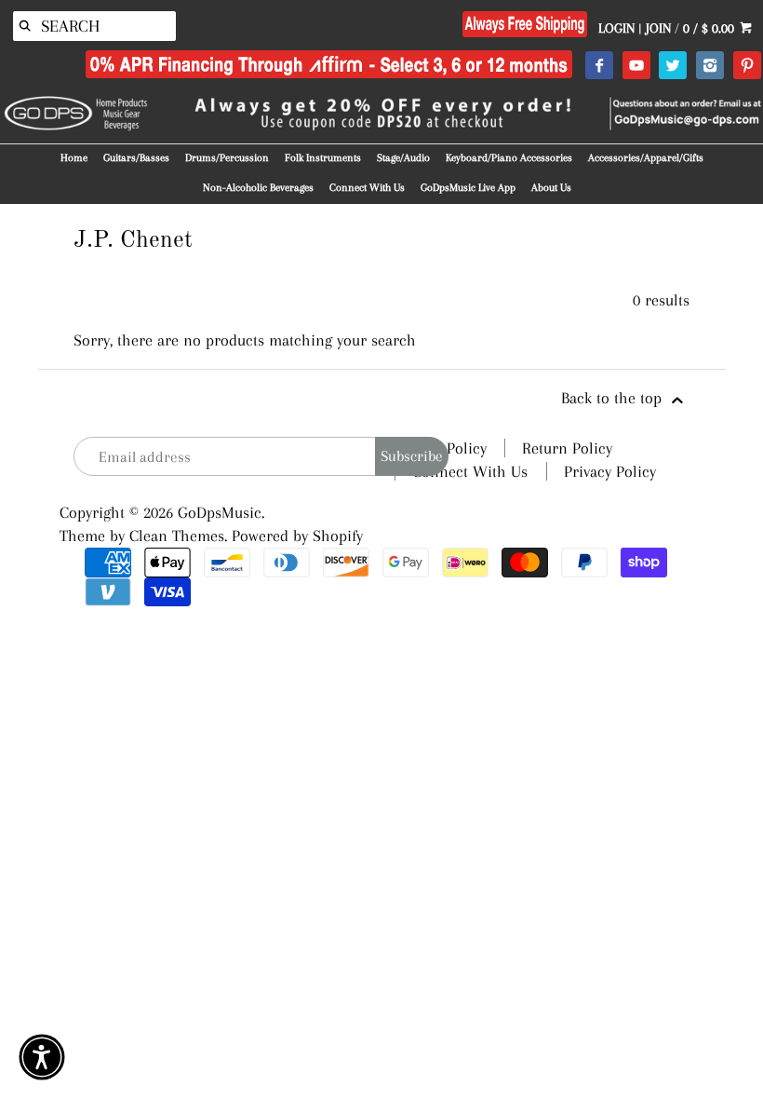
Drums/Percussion (227, 158)
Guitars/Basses (136, 158)
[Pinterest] (746, 66)
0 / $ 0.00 (710, 27)
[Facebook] (598, 66)
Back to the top (613, 397)
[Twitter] (672, 66)
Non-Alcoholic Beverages (258, 188)
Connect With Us (367, 188)
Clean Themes (176, 535)
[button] (42, 1057)
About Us (551, 188)
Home (73, 158)
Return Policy (567, 448)
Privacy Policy (610, 471)
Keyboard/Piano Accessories (509, 158)
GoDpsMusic (219, 512)
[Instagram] (709, 66)
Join (658, 27)
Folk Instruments (323, 158)
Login (616, 27)
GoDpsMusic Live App (468, 188)
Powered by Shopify (297, 535)
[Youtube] (635, 66)
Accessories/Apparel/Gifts (645, 158)
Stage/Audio (403, 158)
